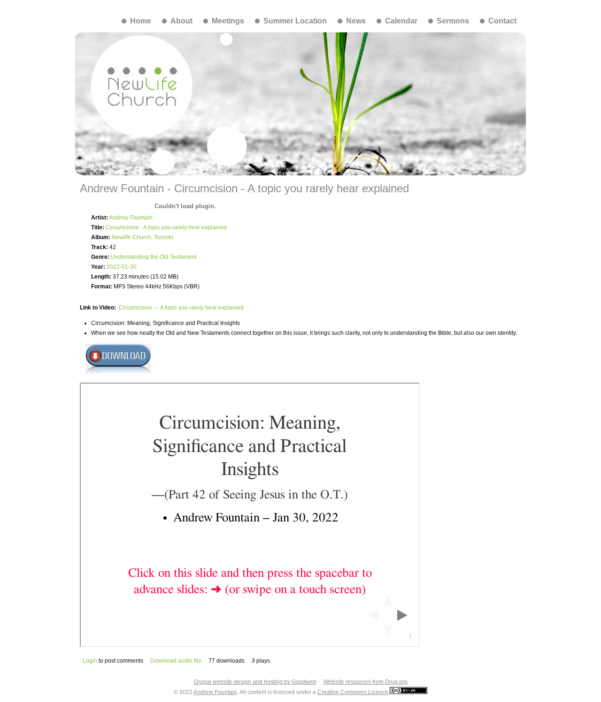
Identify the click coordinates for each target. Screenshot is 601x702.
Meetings (228, 21)
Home (140, 21)
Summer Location (295, 21)
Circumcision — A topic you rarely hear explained (181, 307)
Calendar (401, 21)
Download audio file (175, 660)
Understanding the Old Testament (153, 257)
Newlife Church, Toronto (142, 237)
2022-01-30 (122, 267)
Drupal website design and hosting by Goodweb (255, 682)
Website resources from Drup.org (366, 682)
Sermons (453, 21)
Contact (502, 21)
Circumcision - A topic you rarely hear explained (166, 227)
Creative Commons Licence (353, 692)
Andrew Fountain (131, 217)
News (356, 21)
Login (90, 660)
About (181, 21)
